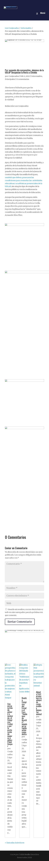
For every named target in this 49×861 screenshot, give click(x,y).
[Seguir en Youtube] (33, 3)
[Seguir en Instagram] (21, 3)
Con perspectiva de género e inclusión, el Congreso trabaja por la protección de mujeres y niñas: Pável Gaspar (10, 725)
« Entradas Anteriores (14, 843)
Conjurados (14, 76)
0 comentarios (22, 79)
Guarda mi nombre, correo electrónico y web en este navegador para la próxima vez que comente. (24, 612)
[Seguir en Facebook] (16, 3)
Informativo (26, 28)
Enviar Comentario (20, 621)
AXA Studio (25, 854)
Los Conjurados (12, 28)
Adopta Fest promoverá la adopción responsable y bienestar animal (39, 703)
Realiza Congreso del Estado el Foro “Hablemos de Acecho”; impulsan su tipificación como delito (24, 716)
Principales (10, 79)
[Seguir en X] (27, 3)
